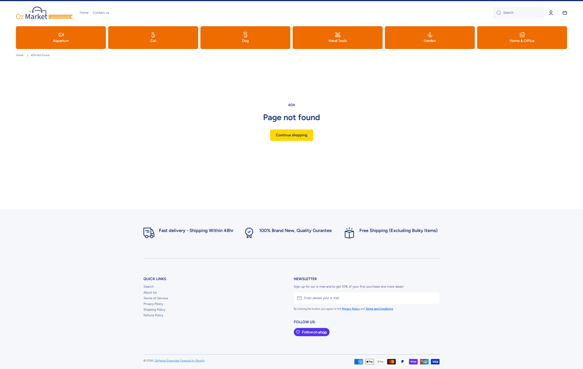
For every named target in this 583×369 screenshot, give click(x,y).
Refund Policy (153, 315)
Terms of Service (155, 298)
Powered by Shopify (192, 360)
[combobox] (518, 12)
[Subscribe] (434, 298)
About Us (150, 292)
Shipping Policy (154, 310)
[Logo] (44, 13)
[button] (565, 12)
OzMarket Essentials (166, 360)
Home (19, 55)
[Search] (497, 12)
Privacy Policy (153, 304)
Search (148, 287)
